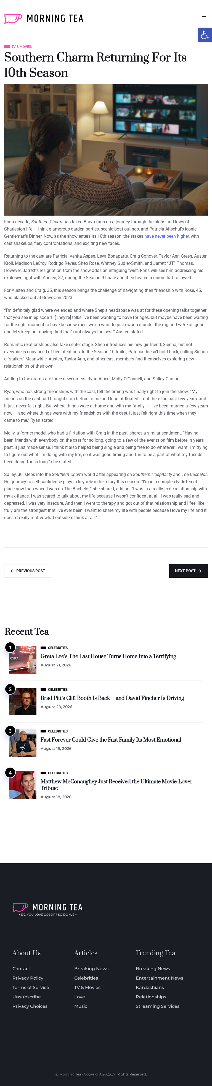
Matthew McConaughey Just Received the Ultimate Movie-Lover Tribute (116, 785)
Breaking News (153, 968)
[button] (205, 35)
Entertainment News (159, 978)
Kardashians (150, 987)
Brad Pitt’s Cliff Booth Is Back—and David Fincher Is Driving (112, 698)
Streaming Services (157, 1006)
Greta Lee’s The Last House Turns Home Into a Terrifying (108, 656)
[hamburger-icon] (204, 18)
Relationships (151, 996)
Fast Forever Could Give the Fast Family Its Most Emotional (111, 740)
